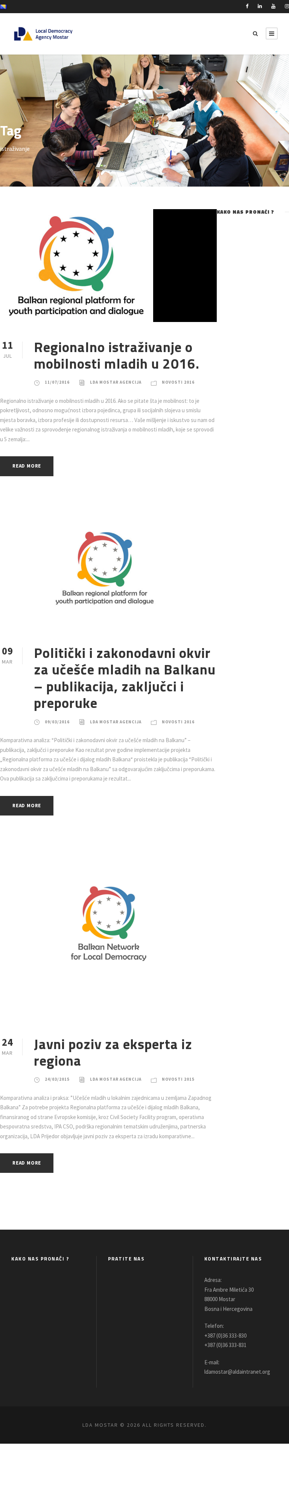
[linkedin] (260, 6)
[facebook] (247, 6)
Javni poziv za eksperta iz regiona (113, 1052)
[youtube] (273, 6)
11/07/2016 (57, 382)
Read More (26, 466)
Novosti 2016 (178, 382)
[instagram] (287, 6)
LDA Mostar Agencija (115, 382)
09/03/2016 (57, 721)
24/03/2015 (57, 1079)
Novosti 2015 (178, 1079)
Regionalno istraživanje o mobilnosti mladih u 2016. (116, 355)
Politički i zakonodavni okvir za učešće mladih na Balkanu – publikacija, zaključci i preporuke (125, 677)
